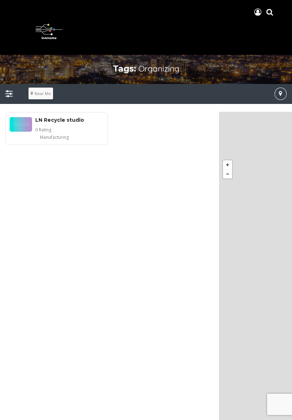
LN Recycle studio (59, 120)
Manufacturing (54, 137)
